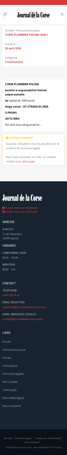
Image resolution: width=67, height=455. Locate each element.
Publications (9, 366)
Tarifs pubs (9, 390)
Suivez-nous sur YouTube (21, 211)
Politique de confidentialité (48, 438)
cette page (28, 161)
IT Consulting (55, 447)
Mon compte (10, 382)
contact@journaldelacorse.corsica (22, 319)
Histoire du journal (13, 350)
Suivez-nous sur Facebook (21, 208)
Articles (6, 358)
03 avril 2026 (13, 48)
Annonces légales (13, 374)
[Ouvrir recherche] (5, 14)
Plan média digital (13, 398)
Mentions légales (23, 438)
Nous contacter (11, 406)
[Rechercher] (62, 14)
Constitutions (14, 62)
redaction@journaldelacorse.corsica (24, 307)
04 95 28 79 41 (11, 295)
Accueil (6, 341)
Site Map (8, 438)
